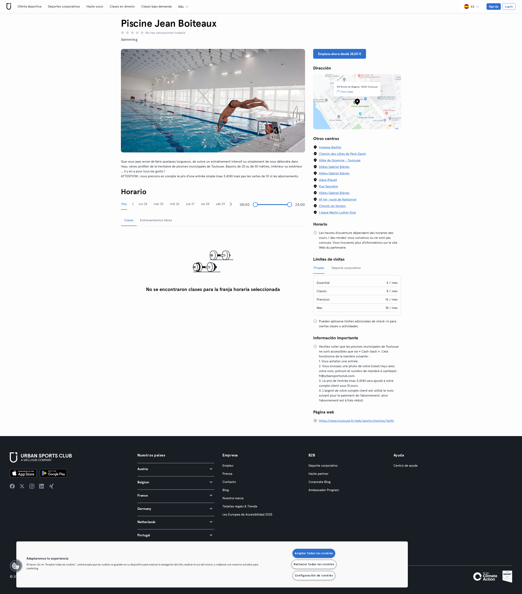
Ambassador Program (324, 490)
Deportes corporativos (64, 6)
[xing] (51, 486)
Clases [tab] (129, 220)
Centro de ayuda (405, 465)
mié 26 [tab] (174, 204)
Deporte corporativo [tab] (346, 268)
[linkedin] (41, 486)
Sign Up (493, 6)
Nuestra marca (232, 498)
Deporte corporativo (323, 465)
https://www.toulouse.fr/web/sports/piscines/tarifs (356, 421)
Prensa (227, 474)
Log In (509, 6)
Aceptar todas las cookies (314, 553)
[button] (175, 469)
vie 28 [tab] (205, 204)
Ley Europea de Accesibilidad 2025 (247, 514)
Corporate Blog (320, 482)
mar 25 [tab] (158, 204)
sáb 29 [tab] (220, 204)
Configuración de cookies (314, 575)
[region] (212, 564)
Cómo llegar (346, 91)
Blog (225, 490)
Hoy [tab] (124, 204)
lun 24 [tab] (143, 204)
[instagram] (31, 486)
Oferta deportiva (29, 6)
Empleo (227, 465)
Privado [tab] (319, 268)
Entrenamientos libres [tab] (156, 220)
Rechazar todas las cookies (314, 564)
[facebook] (12, 486)
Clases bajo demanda (156, 6)
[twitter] (22, 486)
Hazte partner (318, 474)
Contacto (229, 482)
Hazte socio (94, 6)
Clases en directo (122, 6)
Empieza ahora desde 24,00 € (339, 54)
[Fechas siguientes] (231, 204)
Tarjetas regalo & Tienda (239, 506)
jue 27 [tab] (190, 204)
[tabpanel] (213, 262)
